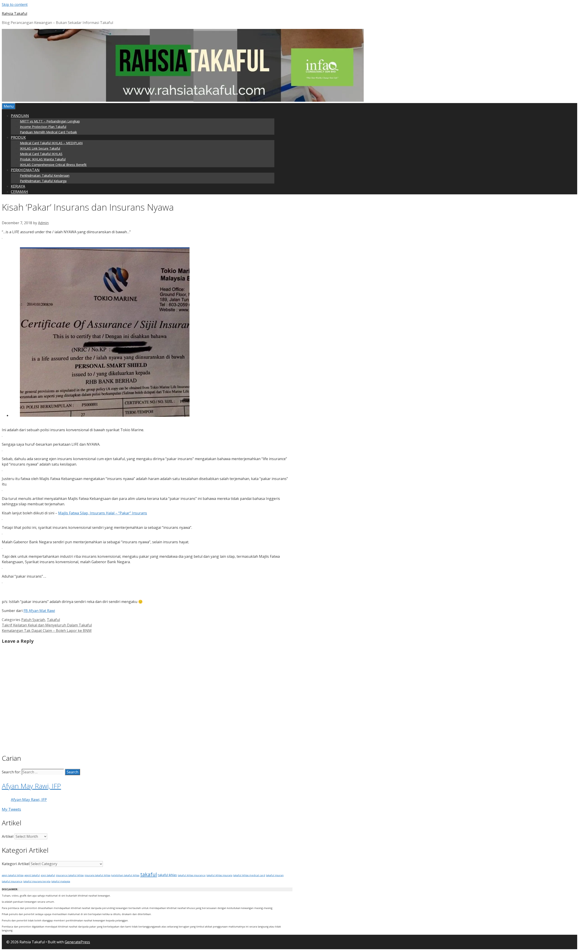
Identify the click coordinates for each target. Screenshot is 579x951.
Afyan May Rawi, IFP (31, 786)
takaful (148, 874)
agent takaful (32, 875)
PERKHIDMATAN (25, 169)
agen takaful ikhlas (13, 875)
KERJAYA (18, 186)
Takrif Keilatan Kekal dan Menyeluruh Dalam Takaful (47, 625)
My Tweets (11, 809)
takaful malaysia (60, 881)
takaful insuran (275, 875)
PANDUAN (20, 115)
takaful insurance (12, 881)
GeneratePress (77, 941)
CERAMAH (19, 191)
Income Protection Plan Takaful (43, 127)
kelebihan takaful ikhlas (125, 875)
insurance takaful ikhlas (70, 875)
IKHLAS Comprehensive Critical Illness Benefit (53, 164)
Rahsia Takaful (14, 13)
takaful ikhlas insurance (192, 875)
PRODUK (18, 137)
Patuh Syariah (33, 619)
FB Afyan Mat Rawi (39, 610)
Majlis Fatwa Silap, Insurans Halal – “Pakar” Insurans (102, 513)
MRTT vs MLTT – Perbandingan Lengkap (50, 121)
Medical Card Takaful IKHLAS (41, 154)
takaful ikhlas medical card (249, 875)
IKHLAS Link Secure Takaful (40, 148)
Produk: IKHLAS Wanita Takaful (43, 159)
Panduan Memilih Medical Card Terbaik (48, 132)
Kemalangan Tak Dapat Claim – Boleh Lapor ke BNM (47, 630)
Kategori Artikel (16, 863)
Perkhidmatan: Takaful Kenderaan (44, 175)
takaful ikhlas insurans (219, 875)
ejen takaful (48, 875)
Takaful (53, 619)
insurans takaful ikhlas (97, 875)
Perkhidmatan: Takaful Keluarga (43, 181)
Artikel (8, 836)
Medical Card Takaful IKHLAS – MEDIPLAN (51, 143)
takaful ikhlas (167, 875)
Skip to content (15, 4)
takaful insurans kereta (36, 881)
